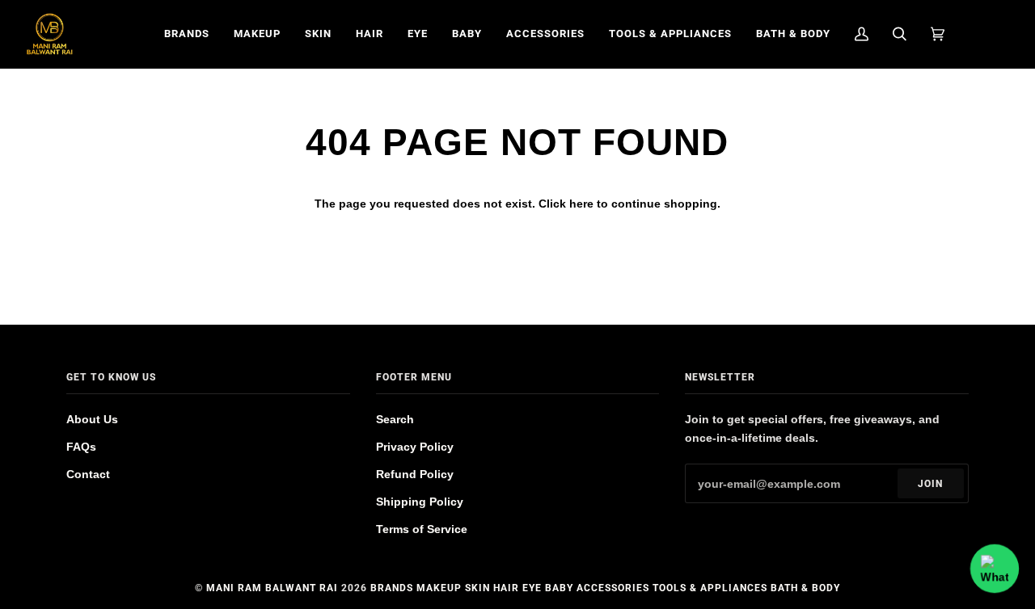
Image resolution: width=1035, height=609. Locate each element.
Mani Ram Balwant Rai (272, 588)
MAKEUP (439, 588)
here (581, 203)
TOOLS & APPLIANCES (710, 588)
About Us (92, 419)
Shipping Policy (419, 501)
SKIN (477, 588)
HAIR (506, 588)
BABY (559, 588)
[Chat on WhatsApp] (994, 568)
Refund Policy (415, 474)
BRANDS (391, 588)
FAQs (81, 446)
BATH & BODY (805, 588)
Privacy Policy (415, 446)
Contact (88, 474)
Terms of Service (421, 529)
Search (395, 419)
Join (930, 483)
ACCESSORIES (613, 588)
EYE (532, 588)
